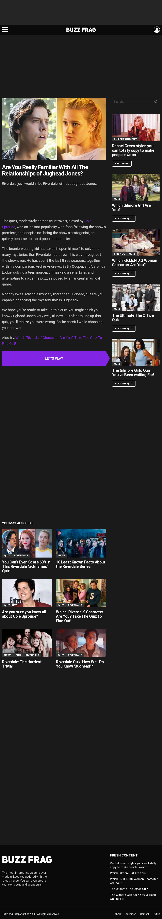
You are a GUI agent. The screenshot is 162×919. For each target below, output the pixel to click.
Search (156, 102)
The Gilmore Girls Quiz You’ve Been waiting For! (133, 372)
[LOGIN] (157, 30)
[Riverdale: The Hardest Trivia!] (27, 643)
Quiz (7, 555)
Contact (144, 913)
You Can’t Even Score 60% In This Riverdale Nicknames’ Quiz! (26, 566)
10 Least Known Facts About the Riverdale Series (80, 564)
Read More (122, 163)
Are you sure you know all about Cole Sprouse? (24, 614)
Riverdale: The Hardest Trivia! (21, 664)
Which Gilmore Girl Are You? (131, 207)
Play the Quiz (124, 218)
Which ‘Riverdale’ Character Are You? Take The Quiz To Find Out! (79, 616)
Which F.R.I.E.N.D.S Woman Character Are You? (134, 262)
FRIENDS (119, 253)
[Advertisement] (81, 14)
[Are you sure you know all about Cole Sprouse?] (27, 593)
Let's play (54, 358)
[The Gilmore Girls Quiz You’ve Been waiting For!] (136, 352)
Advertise (130, 913)
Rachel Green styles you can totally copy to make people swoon (133, 150)
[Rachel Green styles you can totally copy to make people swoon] (136, 127)
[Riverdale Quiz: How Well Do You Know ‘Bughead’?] (81, 643)
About (118, 913)
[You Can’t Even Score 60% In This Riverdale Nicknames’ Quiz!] (27, 543)
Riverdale (21, 555)
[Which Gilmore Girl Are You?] (136, 187)
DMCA (156, 913)
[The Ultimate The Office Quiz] (136, 297)
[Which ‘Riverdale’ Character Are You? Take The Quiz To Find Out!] (81, 593)
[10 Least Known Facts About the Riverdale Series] (81, 543)
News (61, 555)
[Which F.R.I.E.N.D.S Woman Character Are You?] (136, 242)
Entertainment (125, 139)
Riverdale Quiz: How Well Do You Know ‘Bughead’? (80, 664)
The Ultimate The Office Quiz (133, 317)
